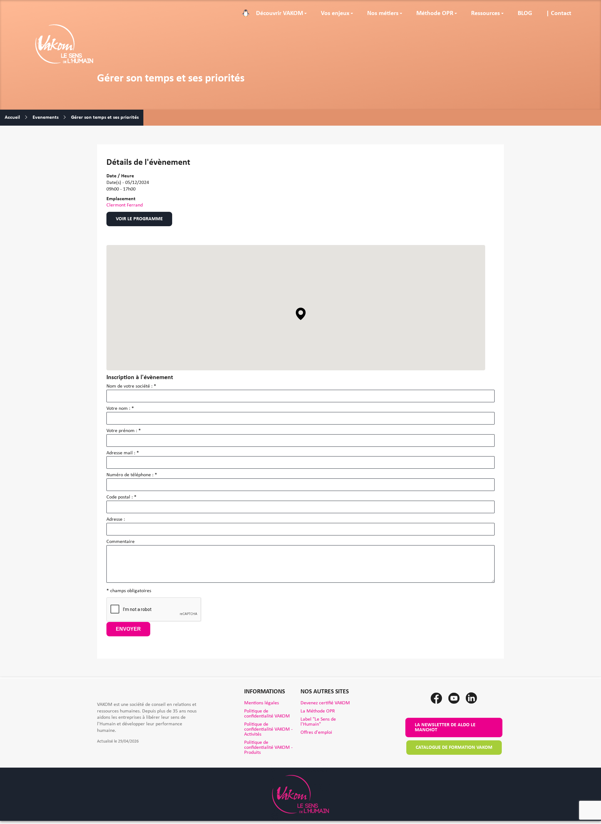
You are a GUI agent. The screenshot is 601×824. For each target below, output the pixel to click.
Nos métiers (382, 13)
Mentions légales (261, 703)
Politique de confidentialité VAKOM (267, 714)
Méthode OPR (434, 13)
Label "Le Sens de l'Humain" (318, 722)
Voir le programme (139, 219)
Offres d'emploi (316, 732)
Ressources (485, 13)
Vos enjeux (335, 13)
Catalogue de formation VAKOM (454, 747)
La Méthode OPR (317, 711)
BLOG (525, 13)
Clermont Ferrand (124, 205)
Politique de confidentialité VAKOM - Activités (268, 729)
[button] (301, 314)
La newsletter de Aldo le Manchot (445, 727)
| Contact (558, 13)
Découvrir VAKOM (279, 13)
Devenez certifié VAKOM (325, 703)
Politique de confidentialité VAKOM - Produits (268, 747)
